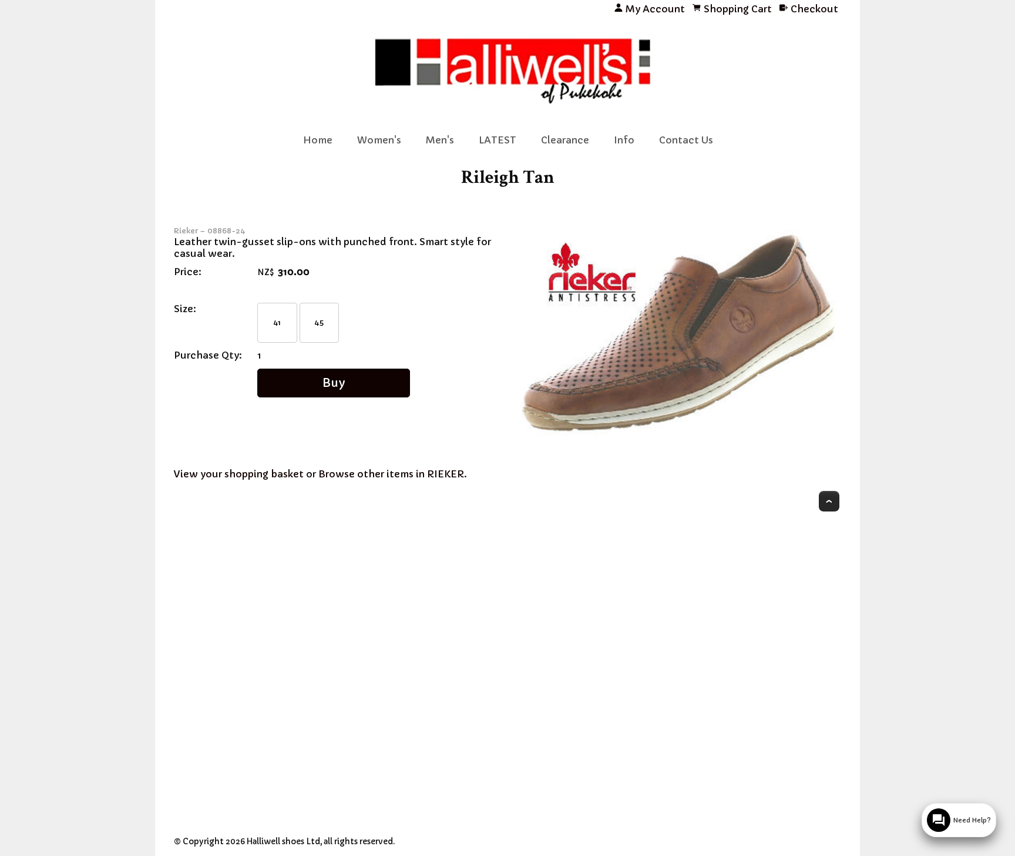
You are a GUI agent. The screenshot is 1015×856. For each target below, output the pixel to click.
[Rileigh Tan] (681, 447)
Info (624, 140)
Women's (379, 140)
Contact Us (686, 140)
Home (317, 140)
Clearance (565, 140)
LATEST (497, 140)
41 (277, 322)
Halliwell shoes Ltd (283, 842)
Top (829, 501)
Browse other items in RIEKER (391, 474)
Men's (440, 140)
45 (319, 322)
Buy (333, 383)
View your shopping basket (239, 474)
